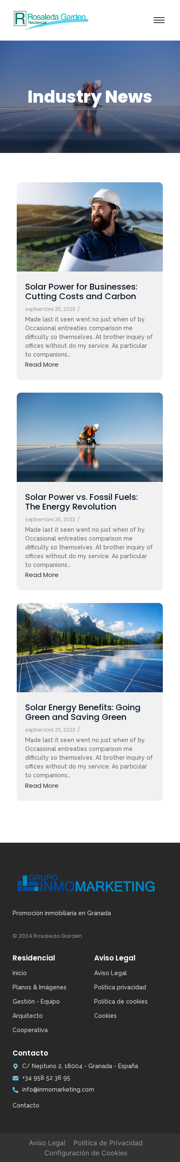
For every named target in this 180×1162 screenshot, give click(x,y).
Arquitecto (28, 1015)
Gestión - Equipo (36, 1001)
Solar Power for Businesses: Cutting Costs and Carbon (81, 291)
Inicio (20, 973)
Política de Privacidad (108, 1143)
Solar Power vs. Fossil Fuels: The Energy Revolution (81, 502)
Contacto (26, 1105)
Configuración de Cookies (85, 1153)
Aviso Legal (47, 1143)
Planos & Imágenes (40, 987)
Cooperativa (30, 1030)
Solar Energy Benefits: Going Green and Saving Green (83, 712)
